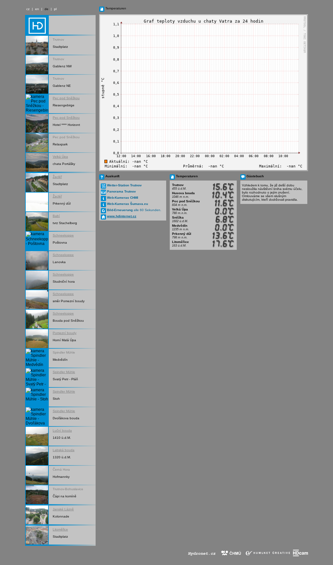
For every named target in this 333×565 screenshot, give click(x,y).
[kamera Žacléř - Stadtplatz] (37, 182)
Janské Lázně (63, 509)
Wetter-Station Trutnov (124, 185)
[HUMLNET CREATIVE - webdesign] (268, 555)
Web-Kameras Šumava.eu (127, 204)
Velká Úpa (60, 156)
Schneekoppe (63, 235)
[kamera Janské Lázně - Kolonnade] (37, 514)
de (46, 9)
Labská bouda (63, 450)
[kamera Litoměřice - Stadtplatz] (37, 535)
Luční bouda (62, 430)
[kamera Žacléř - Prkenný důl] (37, 202)
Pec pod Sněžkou (66, 98)
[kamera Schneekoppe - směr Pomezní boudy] (37, 299)
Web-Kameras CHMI (122, 197)
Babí (56, 216)
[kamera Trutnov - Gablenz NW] (37, 64)
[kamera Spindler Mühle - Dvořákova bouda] (37, 416)
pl (55, 9)
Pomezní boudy (64, 333)
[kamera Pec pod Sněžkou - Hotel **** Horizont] (37, 123)
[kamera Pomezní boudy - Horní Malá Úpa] (37, 338)
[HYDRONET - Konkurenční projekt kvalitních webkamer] (201, 555)
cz (28, 9)
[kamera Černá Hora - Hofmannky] (37, 475)
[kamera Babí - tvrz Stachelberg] (37, 221)
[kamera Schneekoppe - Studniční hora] (37, 280)
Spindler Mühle (64, 372)
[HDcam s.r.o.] (300, 555)
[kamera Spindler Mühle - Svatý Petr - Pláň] (37, 377)
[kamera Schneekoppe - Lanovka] (37, 260)
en (37, 9)
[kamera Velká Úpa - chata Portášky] (37, 162)
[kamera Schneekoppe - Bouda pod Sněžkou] (37, 319)
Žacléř (57, 177)
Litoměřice (60, 529)
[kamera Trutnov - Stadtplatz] (37, 45)
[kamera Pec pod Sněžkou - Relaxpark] (37, 142)
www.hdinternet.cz (121, 216)
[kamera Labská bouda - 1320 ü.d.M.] (37, 455)
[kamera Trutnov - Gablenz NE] (37, 84)
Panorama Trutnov (121, 191)
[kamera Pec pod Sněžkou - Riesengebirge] (37, 103)
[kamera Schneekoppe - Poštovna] (37, 241)
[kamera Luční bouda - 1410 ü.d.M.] (37, 436)
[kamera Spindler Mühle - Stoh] (37, 397)
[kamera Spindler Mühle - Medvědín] (37, 358)
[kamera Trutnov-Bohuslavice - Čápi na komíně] (37, 494)
